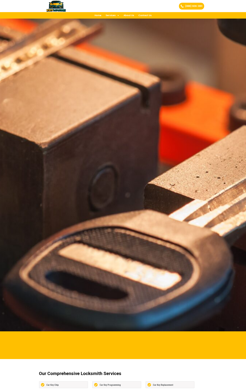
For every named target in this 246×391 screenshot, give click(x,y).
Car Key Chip (52, 385)
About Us (129, 15)
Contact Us (145, 15)
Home (98, 15)
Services (111, 15)
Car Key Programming (110, 385)
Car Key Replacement (163, 385)
